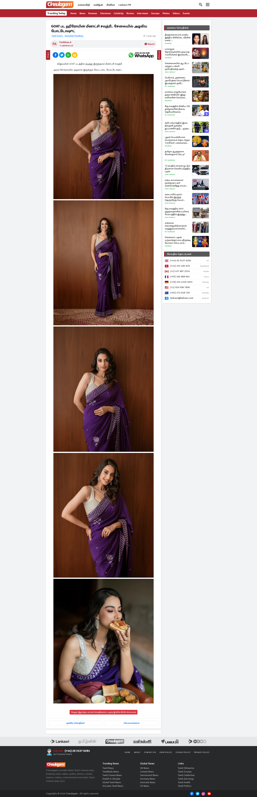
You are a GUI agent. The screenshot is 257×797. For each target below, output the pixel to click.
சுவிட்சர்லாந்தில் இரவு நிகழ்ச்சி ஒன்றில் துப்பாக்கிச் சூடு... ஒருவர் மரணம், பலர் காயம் (177, 126)
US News (144, 785)
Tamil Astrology (186, 778)
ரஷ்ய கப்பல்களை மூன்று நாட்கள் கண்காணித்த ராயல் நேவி (175, 183)
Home (73, 13)
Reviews (92, 13)
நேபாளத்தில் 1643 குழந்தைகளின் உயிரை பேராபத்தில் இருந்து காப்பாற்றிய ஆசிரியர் (177, 211)
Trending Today (56, 13)
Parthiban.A (65, 42)
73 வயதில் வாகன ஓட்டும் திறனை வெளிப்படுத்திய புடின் (178, 168)
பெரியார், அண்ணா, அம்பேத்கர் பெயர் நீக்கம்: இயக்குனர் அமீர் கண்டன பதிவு (177, 80)
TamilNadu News (110, 771)
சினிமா (110, 4)
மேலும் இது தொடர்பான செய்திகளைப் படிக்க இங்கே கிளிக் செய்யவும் (103, 712)
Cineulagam (72, 793)
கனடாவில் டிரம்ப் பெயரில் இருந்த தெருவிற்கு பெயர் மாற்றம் (174, 197)
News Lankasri (170, 72)
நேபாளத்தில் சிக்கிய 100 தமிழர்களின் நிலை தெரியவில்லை (177, 109)
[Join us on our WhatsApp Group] (141, 55)
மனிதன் (98, 4)
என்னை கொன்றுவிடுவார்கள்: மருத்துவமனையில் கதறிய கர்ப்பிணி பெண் (177, 226)
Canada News (147, 771)
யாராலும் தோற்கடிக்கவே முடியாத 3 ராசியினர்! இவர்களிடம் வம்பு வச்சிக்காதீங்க (177, 52)
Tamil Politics (184, 785)
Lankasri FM (125, 4)
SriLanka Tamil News (112, 785)
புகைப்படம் (67, 45)
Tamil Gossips (185, 771)
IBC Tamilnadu (170, 86)
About (137, 752)
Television (105, 13)
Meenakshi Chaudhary (74, 36)
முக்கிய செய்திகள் (75, 723)
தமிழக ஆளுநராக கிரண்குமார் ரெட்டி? (175, 153)
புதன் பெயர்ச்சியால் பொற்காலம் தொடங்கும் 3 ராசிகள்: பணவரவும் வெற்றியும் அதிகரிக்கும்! (177, 140)
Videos (176, 13)
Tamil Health (184, 782)
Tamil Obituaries (186, 768)
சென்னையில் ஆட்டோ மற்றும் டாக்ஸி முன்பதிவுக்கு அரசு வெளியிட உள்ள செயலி (177, 66)
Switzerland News (149, 775)
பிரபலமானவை (132, 723)
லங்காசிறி (84, 4)
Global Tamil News (111, 782)
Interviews (142, 13)
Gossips (155, 13)
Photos (166, 13)
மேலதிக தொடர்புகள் (179, 254)
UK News (144, 768)
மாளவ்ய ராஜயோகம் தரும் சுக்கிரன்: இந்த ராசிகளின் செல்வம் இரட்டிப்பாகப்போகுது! (176, 95)
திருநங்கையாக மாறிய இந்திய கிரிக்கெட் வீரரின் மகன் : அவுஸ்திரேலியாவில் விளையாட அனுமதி (178, 37)
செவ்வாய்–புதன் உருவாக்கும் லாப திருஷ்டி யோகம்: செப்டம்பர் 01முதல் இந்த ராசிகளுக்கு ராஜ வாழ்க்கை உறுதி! (178, 240)
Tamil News (108, 768)
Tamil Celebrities (186, 775)
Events (186, 13)
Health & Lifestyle (111, 778)
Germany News (147, 778)
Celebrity (118, 13)
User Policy (166, 752)
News (82, 13)
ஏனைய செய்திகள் (178, 27)
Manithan (168, 43)
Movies (130, 13)
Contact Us (150, 752)
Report (151, 44)
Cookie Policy (183, 752)
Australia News (147, 782)
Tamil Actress (57, 36)
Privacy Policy (202, 752)
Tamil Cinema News (112, 775)
